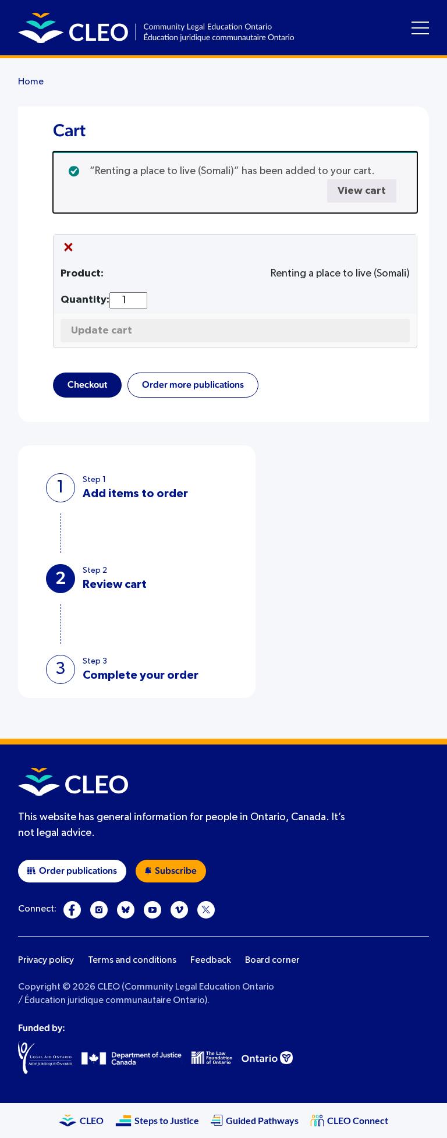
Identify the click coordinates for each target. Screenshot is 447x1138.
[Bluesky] (125, 910)
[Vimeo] (179, 910)
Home (31, 82)
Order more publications (193, 384)
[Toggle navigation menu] (420, 28)
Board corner (272, 960)
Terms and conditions (132, 960)
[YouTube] (152, 910)
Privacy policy (46, 960)
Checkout (87, 384)
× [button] (68, 248)
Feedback (210, 960)
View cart (362, 191)
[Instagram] (99, 910)
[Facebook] (72, 910)
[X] (206, 910)
